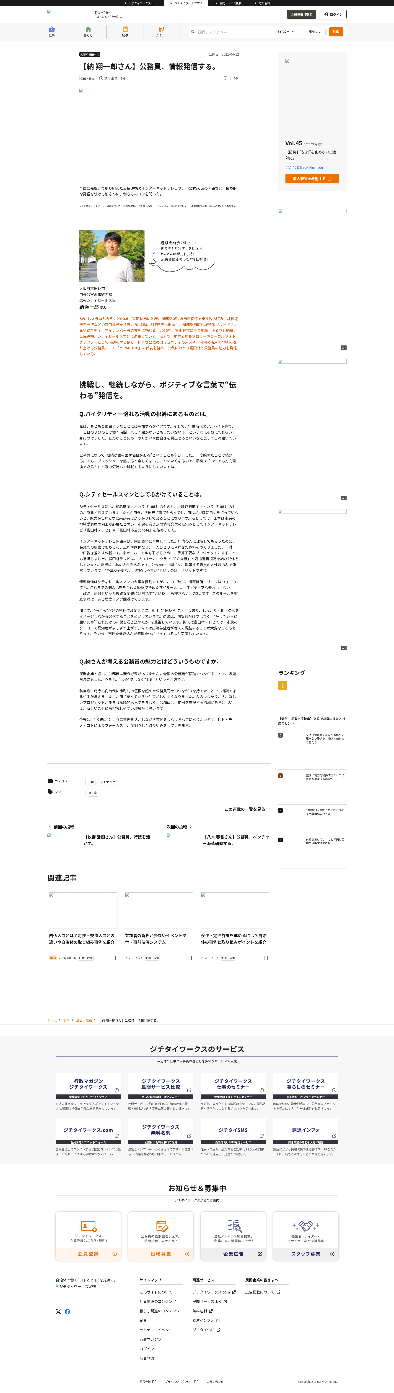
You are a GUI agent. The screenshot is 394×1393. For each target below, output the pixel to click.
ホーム (52, 1020)
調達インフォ (203, 1320)
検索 (336, 31)
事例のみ (315, 31)
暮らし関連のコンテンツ (160, 1311)
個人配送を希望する (309, 178)
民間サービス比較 (230, 3)
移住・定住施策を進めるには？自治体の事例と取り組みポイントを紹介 (234, 938)
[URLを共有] (236, 78)
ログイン (336, 14)
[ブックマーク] (225, 78)
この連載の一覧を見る (244, 809)
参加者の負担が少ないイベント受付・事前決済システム (156, 938)
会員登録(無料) (301, 14)
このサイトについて (156, 1292)
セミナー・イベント (156, 1329)
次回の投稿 (177, 827)
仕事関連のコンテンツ (158, 1301)
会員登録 (147, 1358)
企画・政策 (84, 1020)
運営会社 (145, 1381)
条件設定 (283, 31)
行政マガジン (150, 1339)
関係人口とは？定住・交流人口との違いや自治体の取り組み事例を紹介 (82, 938)
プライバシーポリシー (178, 1381)
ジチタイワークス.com (143, 3)
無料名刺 (264, 3)
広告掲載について (260, 1292)
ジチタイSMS (203, 1329)
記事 (66, 1020)
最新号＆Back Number (304, 167)
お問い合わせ (215, 1381)
